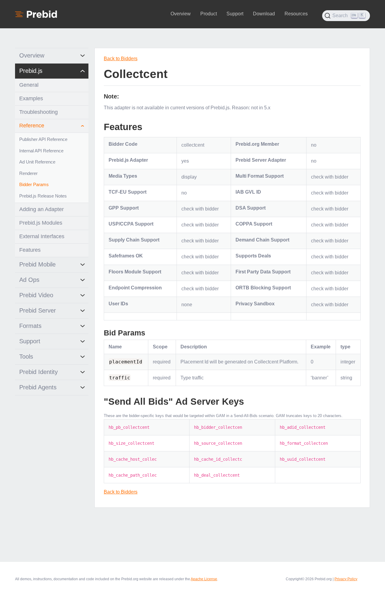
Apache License (204, 579)
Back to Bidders (120, 58)
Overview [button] (181, 13)
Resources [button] (296, 13)
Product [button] (208, 13)
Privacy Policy (345, 579)
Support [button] (234, 13)
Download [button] (264, 13)
